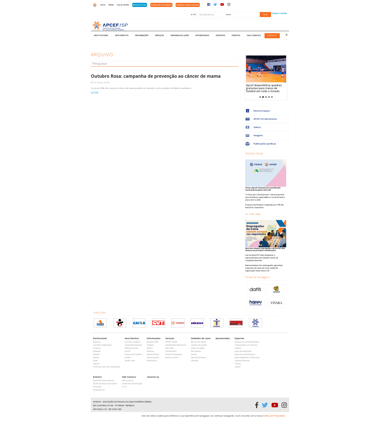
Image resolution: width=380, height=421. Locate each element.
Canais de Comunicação (132, 383)
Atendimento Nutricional (175, 345)
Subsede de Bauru (198, 357)
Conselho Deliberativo (102, 345)
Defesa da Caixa (131, 348)
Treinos (238, 363)
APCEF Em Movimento (265, 118)
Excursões (97, 386)
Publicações (152, 360)
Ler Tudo (94, 92)
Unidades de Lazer (180, 35)
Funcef (127, 351)
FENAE (111, 5)
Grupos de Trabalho (133, 354)
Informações (141, 35)
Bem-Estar (169, 348)
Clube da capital (198, 348)
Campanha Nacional (133, 345)
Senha (228, 14)
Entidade (96, 351)
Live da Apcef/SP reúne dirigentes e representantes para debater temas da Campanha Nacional (261, 258)
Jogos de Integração (243, 351)
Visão (95, 360)
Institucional (101, 35)
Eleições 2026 (152, 342)
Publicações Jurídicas (265, 143)
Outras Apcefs (153, 357)
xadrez (237, 367)
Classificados (170, 351)
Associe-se (272, 35)
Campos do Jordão (199, 345)
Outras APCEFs (123, 5)
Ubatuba (194, 360)
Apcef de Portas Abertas (103, 380)
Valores (96, 363)
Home (102, 5)
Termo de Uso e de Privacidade (106, 367)
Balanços (97, 342)
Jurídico (128, 357)
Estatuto (96, 354)
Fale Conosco (254, 35)
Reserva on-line (171, 357)
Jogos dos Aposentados (245, 354)
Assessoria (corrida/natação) (247, 342)
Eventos (236, 35)
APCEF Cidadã (171, 342)
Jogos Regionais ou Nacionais (247, 357)
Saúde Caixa (130, 360)
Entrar (265, 14)
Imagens (258, 135)
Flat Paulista (196, 351)
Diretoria (97, 348)
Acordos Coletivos (132, 342)
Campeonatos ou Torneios (246, 345)
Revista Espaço (262, 110)
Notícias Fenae (254, 153)
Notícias (150, 351)
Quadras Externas (242, 360)
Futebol (238, 348)
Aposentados (202, 35)
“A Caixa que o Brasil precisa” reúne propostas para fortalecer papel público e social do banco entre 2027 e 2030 (265, 197)
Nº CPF (193, 14)
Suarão (194, 354)
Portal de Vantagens (257, 277)
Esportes (220, 35)
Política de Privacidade (274, 415)
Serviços (159, 35)
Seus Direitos (121, 35)
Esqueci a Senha (279, 13)
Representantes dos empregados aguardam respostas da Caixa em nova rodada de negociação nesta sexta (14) (264, 268)
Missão (96, 357)
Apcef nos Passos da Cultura (105, 383)
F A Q (124, 386)
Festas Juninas (99, 390)
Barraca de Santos (198, 342)
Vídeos (257, 127)
